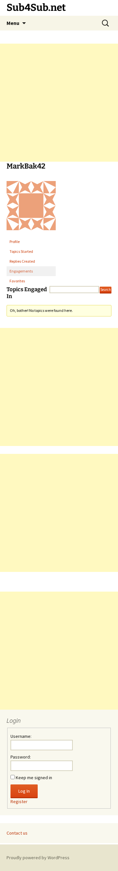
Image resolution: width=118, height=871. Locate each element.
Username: (20, 736)
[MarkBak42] (31, 208)
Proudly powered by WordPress (38, 858)
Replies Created (22, 261)
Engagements (21, 271)
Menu (13, 23)
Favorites (17, 280)
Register (19, 801)
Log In (24, 791)
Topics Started (21, 251)
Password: (20, 757)
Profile (15, 241)
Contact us (17, 833)
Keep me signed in (34, 777)
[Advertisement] (59, 103)
